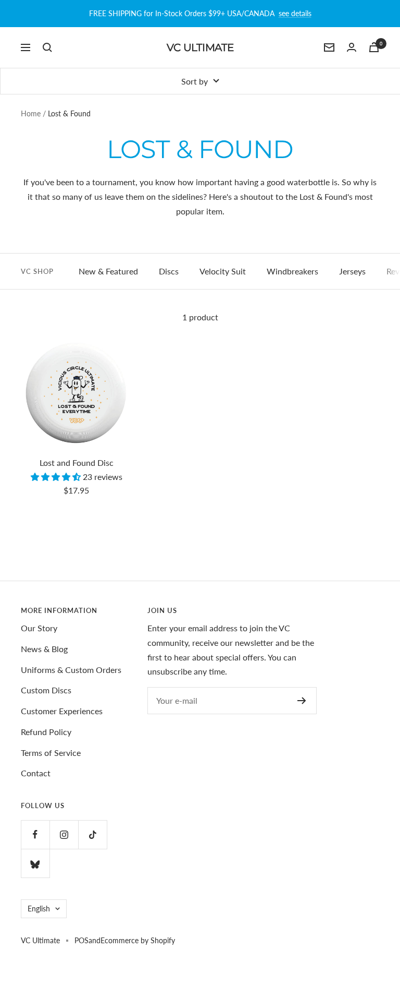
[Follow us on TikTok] (92, 834)
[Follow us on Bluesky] (35, 863)
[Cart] (374, 47)
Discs (169, 271)
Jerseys (352, 271)
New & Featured (108, 271)
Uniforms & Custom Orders (71, 670)
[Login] (351, 47)
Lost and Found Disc (77, 462)
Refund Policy (46, 732)
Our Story (39, 628)
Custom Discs (46, 690)
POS (81, 940)
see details (295, 13)
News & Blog (44, 649)
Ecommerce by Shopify (138, 940)
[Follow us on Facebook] (35, 834)
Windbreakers (292, 271)
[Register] (301, 700)
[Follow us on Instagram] (63, 834)
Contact (36, 773)
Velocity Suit (222, 271)
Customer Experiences (62, 711)
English (39, 908)
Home (31, 113)
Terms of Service (51, 752)
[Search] (47, 47)
